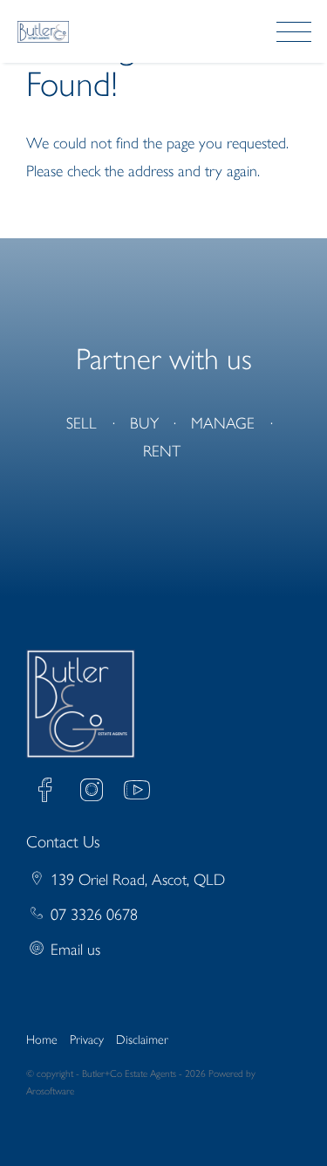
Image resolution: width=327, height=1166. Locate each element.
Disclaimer (142, 1039)
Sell (81, 423)
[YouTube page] (137, 793)
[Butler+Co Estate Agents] (43, 30)
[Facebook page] (49, 793)
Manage (223, 423)
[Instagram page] (95, 793)
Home (42, 1039)
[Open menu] (294, 32)
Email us (75, 949)
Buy (144, 423)
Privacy (87, 1039)
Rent (162, 451)
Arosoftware (50, 1091)
